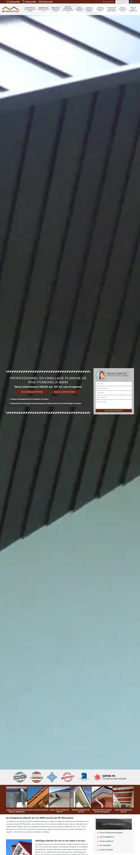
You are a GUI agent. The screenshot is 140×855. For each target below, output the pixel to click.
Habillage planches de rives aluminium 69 (68, 9)
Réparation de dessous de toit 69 (43, 9)
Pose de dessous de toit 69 (123, 9)
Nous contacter (64, 392)
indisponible (14, 2)
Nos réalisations (32, 392)
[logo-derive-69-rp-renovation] (11, 9)
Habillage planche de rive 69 (89, 9)
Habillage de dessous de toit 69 (55, 9)
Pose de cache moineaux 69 (133, 9)
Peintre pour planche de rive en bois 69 (111, 9)
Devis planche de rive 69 (79, 9)
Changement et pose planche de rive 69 (30, 9)
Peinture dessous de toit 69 (100, 9)
